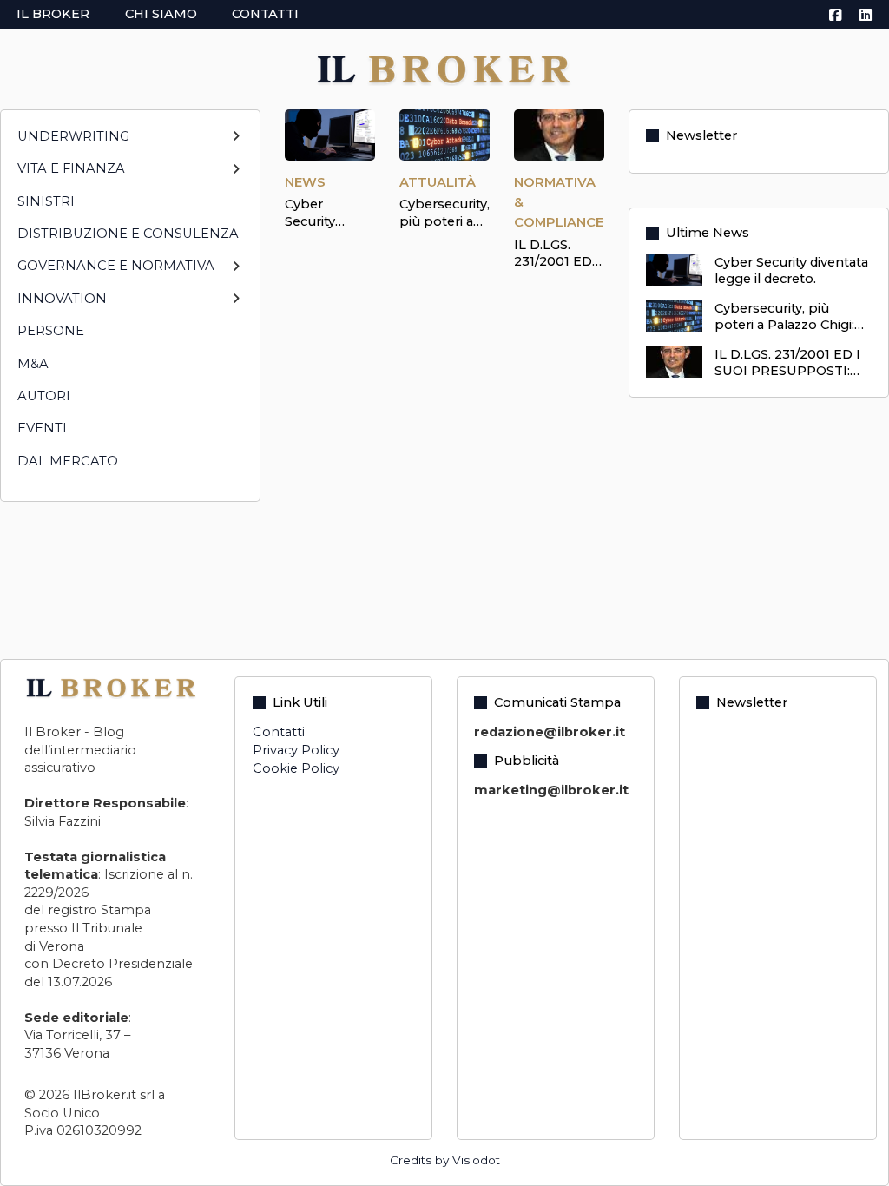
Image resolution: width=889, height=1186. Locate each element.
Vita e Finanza (71, 168)
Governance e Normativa (115, 265)
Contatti (265, 14)
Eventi (42, 428)
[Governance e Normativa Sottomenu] (236, 273)
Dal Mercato (67, 461)
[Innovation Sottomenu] (236, 306)
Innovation (62, 298)
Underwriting (73, 136)
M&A (33, 364)
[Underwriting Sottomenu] (236, 143)
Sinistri (46, 201)
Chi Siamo (161, 14)
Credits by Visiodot (445, 1160)
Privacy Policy (296, 750)
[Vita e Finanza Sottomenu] (236, 176)
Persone (50, 331)
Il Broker (52, 14)
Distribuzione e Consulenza (128, 233)
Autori (43, 396)
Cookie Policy (296, 768)
